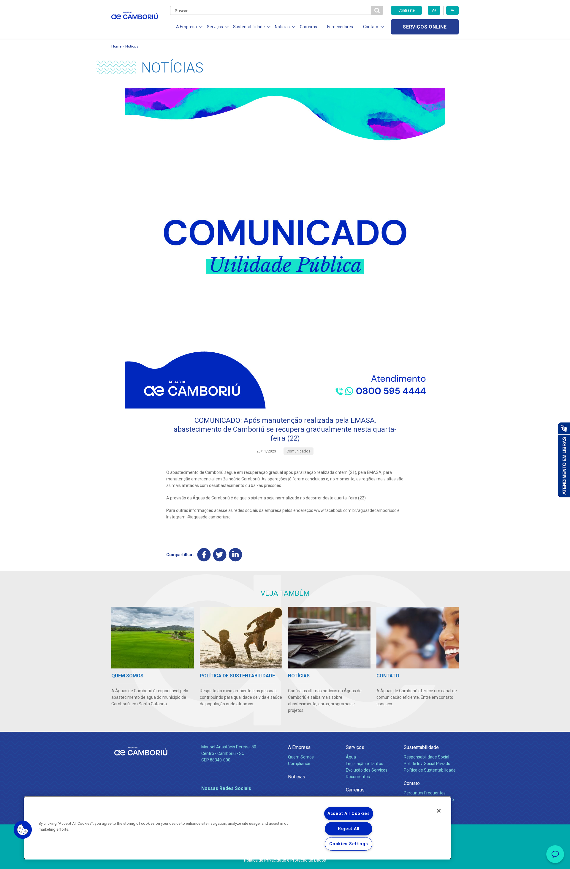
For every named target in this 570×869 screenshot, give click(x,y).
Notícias (131, 46)
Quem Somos (301, 757)
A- (452, 10)
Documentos (358, 776)
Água (351, 757)
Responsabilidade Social (426, 757)
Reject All (349, 828)
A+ (434, 10)
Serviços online (425, 27)
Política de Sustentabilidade (430, 770)
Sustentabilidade (421, 747)
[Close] (438, 810)
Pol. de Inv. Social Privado (427, 763)
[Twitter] (220, 554)
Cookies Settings (348, 843)
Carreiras (308, 26)
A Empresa (299, 747)
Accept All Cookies (348, 813)
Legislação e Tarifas (364, 763)
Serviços (355, 747)
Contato (412, 783)
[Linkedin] (235, 554)
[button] (22, 829)
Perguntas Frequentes (425, 793)
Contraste (406, 10)
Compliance (299, 763)
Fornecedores (340, 26)
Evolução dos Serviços (366, 770)
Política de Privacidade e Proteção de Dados (285, 860)
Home (116, 46)
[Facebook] (204, 554)
